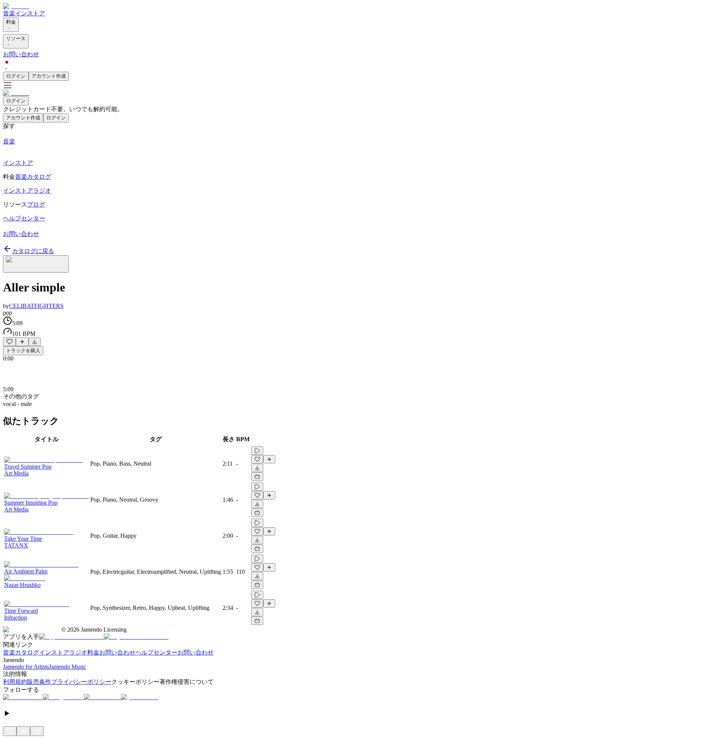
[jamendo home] (16, 6)
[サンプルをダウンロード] (35, 342)
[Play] (36, 264)
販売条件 (39, 682)
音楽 (9, 13)
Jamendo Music (67, 667)
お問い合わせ (21, 54)
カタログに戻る (33, 251)
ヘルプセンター (156, 652)
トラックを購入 (23, 350)
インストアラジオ (63, 652)
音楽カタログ (21, 652)
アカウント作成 (49, 76)
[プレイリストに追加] (22, 341)
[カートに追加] (257, 476)
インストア (30, 13)
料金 (11, 22)
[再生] (257, 450)
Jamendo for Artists (26, 667)
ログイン (16, 76)
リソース (16, 38)
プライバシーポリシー (81, 682)
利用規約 (15, 682)
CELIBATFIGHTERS (36, 306)
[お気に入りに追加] (9, 341)
